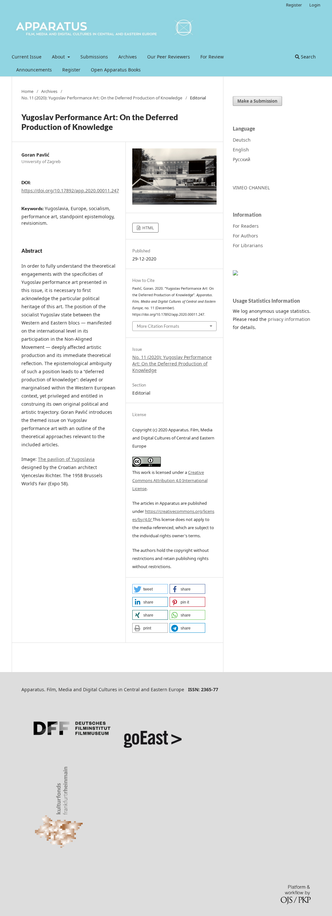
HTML (147, 228)
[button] (150, 589)
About (59, 57)
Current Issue (27, 57)
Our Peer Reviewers (168, 57)
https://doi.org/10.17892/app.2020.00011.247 (70, 190)
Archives (127, 57)
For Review (212, 57)
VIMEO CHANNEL (251, 187)
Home (27, 91)
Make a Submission (257, 101)
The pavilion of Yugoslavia (66, 459)
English (241, 149)
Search (308, 57)
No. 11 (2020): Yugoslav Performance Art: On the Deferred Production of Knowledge (101, 98)
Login (314, 5)
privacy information (289, 319)
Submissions (94, 57)
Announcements (34, 70)
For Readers (246, 226)
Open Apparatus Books (116, 70)
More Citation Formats (158, 326)
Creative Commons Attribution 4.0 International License (170, 480)
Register (71, 70)
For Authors (245, 236)
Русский (241, 159)
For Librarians (248, 245)
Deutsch (242, 140)
